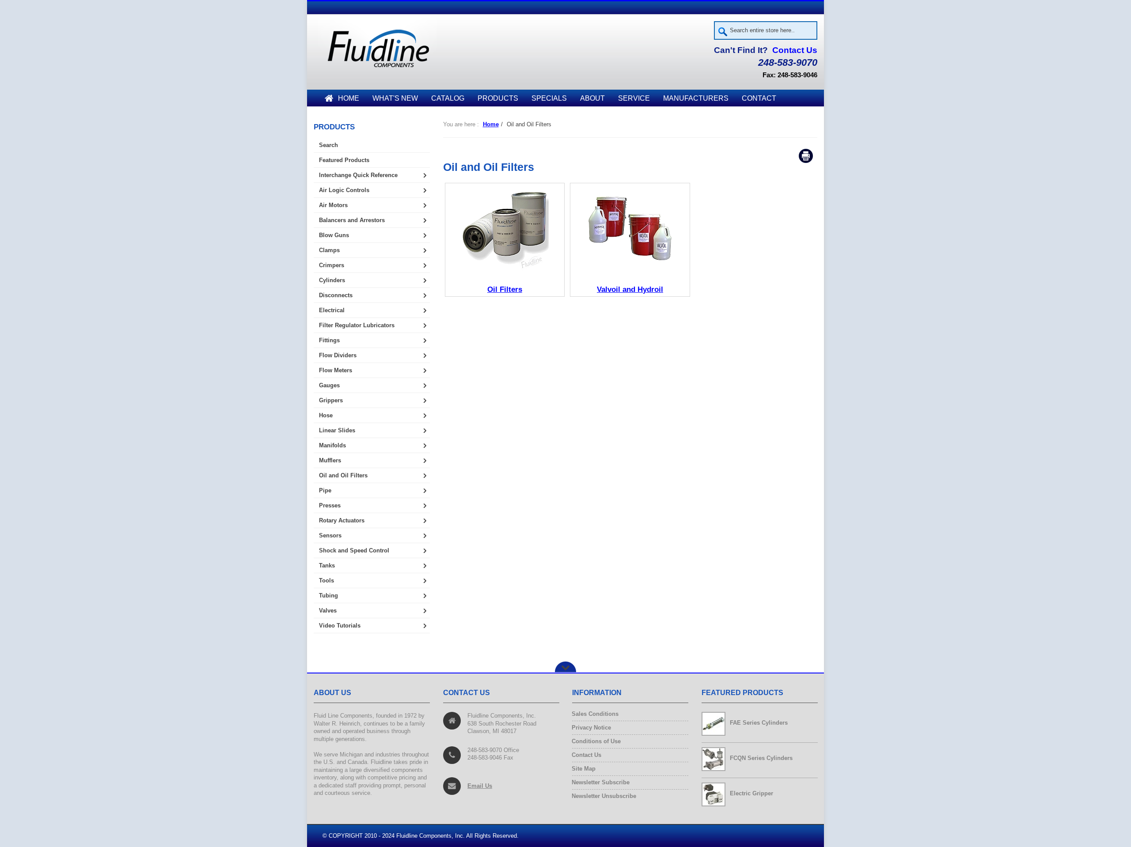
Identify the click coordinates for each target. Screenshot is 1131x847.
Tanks (327, 565)
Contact (759, 98)
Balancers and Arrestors (352, 220)
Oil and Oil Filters (343, 475)
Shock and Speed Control (354, 550)
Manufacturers (696, 98)
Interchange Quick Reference (358, 175)
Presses (330, 505)
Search (328, 145)
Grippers (331, 400)
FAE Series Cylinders (759, 722)
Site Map (584, 768)
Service (634, 98)
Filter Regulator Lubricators (357, 325)
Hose (326, 415)
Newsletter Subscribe (601, 782)
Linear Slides (337, 430)
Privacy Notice (591, 727)
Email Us (479, 786)
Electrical (332, 310)
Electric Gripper (751, 793)
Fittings (329, 340)
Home (348, 98)
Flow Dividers (338, 355)
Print (806, 156)
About (592, 98)
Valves (328, 610)
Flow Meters (335, 370)
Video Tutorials (340, 625)
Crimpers (331, 265)
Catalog (447, 98)
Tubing (328, 595)
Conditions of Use (596, 741)
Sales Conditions (595, 714)
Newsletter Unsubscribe (604, 796)
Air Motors (333, 205)
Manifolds (332, 445)
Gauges (329, 385)
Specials (549, 98)
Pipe (325, 490)
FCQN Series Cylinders (761, 758)
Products (498, 98)
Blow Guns (334, 235)
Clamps (329, 250)
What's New (395, 98)
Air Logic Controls (344, 190)
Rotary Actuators (341, 520)
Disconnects (336, 295)
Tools (326, 580)
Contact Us (794, 50)
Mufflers (330, 460)
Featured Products (344, 160)
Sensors (330, 535)
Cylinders (332, 280)
